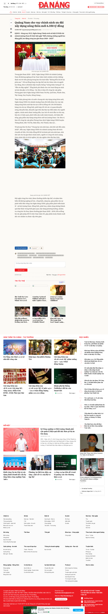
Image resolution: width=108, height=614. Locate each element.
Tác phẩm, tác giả (90, 523)
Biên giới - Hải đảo (8, 554)
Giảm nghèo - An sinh (29, 523)
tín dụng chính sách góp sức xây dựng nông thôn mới (50, 255)
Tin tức (67, 570)
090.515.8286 (101, 7)
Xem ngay (78, 610)
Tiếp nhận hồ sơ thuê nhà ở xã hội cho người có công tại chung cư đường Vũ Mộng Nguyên (93, 416)
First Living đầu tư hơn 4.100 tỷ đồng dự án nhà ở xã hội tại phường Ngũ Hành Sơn (94, 391)
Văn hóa (88, 527)
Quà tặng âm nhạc (70, 576)
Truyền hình (89, 546)
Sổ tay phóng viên (49, 572)
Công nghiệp (48, 523)
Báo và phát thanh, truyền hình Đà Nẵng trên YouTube (93, 605)
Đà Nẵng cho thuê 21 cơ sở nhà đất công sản (13, 358)
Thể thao (58, 12)
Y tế (49, 12)
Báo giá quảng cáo (61, 599)
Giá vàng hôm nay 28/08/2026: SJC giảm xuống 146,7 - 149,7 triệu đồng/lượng (65, 360)
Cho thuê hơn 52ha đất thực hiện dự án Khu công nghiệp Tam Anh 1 (93, 426)
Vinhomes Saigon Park (87, 491)
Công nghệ (68, 535)
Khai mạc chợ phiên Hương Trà (40, 358)
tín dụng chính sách (22, 255)
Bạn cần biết (48, 549)
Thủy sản (5, 570)
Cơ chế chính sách (28, 572)
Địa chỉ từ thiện (7, 539)
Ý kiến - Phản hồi (28, 549)
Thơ (87, 519)
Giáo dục (33, 12)
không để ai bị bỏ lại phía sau (24, 257)
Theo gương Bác (7, 521)
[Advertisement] (40, 182)
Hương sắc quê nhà (70, 574)
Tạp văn (88, 525)
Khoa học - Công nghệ (72, 12)
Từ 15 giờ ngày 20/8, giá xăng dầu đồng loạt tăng (93, 399)
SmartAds (45, 612)
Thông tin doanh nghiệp (52, 546)
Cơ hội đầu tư (28, 565)
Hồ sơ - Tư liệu (89, 535)
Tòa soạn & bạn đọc (30, 546)
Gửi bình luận (21, 270)
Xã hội (19, 12)
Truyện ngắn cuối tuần (71, 572)
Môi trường (6, 535)
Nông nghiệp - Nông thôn (11, 565)
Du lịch (28, 12)
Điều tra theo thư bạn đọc (30, 551)
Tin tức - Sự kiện (90, 549)
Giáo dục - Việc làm (29, 519)
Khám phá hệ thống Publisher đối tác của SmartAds (62, 388)
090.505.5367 (93, 7)
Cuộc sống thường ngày (9, 542)
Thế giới (63, 12)
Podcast (67, 565)
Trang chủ (17, 18)
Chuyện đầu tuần (49, 568)
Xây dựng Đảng (7, 519)
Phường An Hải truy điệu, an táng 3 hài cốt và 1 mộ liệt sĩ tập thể (40, 474)
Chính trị (15, 12)
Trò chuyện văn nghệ (70, 579)
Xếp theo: (48, 274)
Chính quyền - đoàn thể (9, 523)
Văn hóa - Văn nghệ (41, 12)
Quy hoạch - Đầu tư (50, 519)
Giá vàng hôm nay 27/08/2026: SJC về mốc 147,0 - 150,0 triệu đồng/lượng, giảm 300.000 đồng (40, 389)
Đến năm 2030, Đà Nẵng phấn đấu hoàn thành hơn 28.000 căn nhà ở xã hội (93, 361)
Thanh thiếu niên (28, 525)
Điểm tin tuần (89, 558)
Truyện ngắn (89, 521)
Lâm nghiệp (6, 572)
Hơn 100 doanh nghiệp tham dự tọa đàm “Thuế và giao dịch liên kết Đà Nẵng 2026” (94, 406)
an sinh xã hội (49, 257)
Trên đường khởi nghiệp (71, 581)
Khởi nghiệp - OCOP (50, 521)
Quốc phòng (6, 551)
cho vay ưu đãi (32, 255)
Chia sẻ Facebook (21, 248)
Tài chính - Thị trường (33, 18)
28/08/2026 (9, 7)
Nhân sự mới (6, 527)
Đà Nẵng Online (88, 598)
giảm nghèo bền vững (38, 257)
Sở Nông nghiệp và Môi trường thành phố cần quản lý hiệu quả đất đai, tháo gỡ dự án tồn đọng (57, 431)
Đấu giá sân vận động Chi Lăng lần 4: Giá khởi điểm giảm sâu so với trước (94, 382)
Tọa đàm (88, 560)
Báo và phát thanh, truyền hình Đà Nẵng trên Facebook (93, 601)
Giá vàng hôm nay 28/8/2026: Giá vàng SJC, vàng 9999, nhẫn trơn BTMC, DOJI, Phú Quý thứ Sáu (13, 390)
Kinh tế (24, 12)
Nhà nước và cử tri (8, 525)
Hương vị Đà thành (90, 556)
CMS (90, 612)
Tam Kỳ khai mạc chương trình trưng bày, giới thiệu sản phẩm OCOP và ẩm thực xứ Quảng (94, 343)
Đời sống (52, 12)
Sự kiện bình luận (50, 565)
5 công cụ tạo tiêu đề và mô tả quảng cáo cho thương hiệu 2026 (65, 474)
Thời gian (54, 275)
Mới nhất (20, 7)
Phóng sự (88, 551)
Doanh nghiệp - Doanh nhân (31, 570)
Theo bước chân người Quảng (87, 12)
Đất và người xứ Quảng (71, 568)
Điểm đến (67, 521)
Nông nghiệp (6, 568)
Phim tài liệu (89, 554)
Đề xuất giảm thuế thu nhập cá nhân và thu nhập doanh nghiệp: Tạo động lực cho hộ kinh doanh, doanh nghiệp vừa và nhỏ (94, 371)
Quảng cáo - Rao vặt (71, 546)
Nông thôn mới (7, 574)
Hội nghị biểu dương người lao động (26, 253)
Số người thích (61, 274)
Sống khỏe (6, 537)
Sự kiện (67, 523)
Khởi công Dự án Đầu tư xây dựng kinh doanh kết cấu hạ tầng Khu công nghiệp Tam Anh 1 (14, 475)
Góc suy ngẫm (48, 570)
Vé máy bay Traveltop (87, 488)
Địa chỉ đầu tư (27, 568)
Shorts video (90, 565)
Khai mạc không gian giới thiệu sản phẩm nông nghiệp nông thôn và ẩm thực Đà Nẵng (94, 352)
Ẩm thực (67, 519)
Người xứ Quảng (90, 537)
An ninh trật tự (7, 549)
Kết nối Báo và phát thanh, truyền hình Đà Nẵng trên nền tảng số (91, 593)
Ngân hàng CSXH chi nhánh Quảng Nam (45, 253)
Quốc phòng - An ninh (10, 546)
